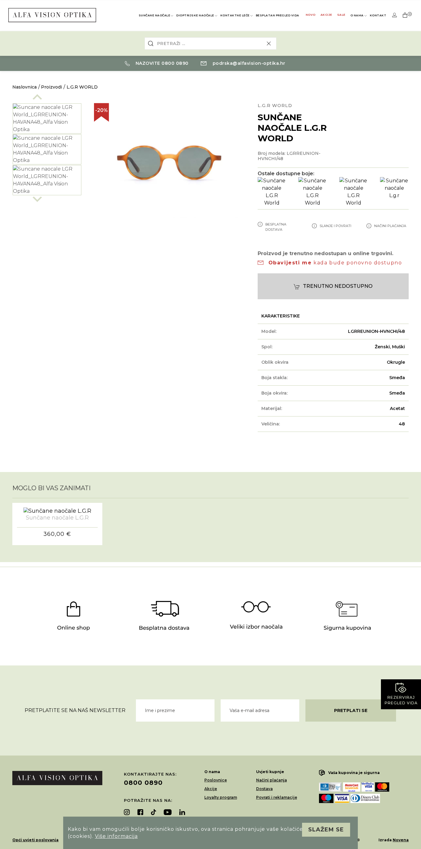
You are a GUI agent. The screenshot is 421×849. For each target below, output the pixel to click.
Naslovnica (24, 87)
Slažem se (326, 829)
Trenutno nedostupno (338, 286)
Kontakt (378, 15)
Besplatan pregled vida (277, 15)
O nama (357, 15)
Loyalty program (220, 797)
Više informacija (116, 836)
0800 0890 (143, 782)
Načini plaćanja (271, 780)
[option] (47, 118)
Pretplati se (350, 710)
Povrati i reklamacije (276, 797)
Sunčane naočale (154, 15)
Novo (311, 14)
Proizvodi (51, 87)
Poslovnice (215, 780)
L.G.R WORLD (82, 87)
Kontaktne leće (235, 15)
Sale (341, 14)
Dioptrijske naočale (195, 15)
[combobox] (211, 43)
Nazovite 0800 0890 (161, 63)
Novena (401, 840)
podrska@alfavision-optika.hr (248, 63)
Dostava (264, 788)
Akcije (326, 14)
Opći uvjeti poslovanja (35, 840)
